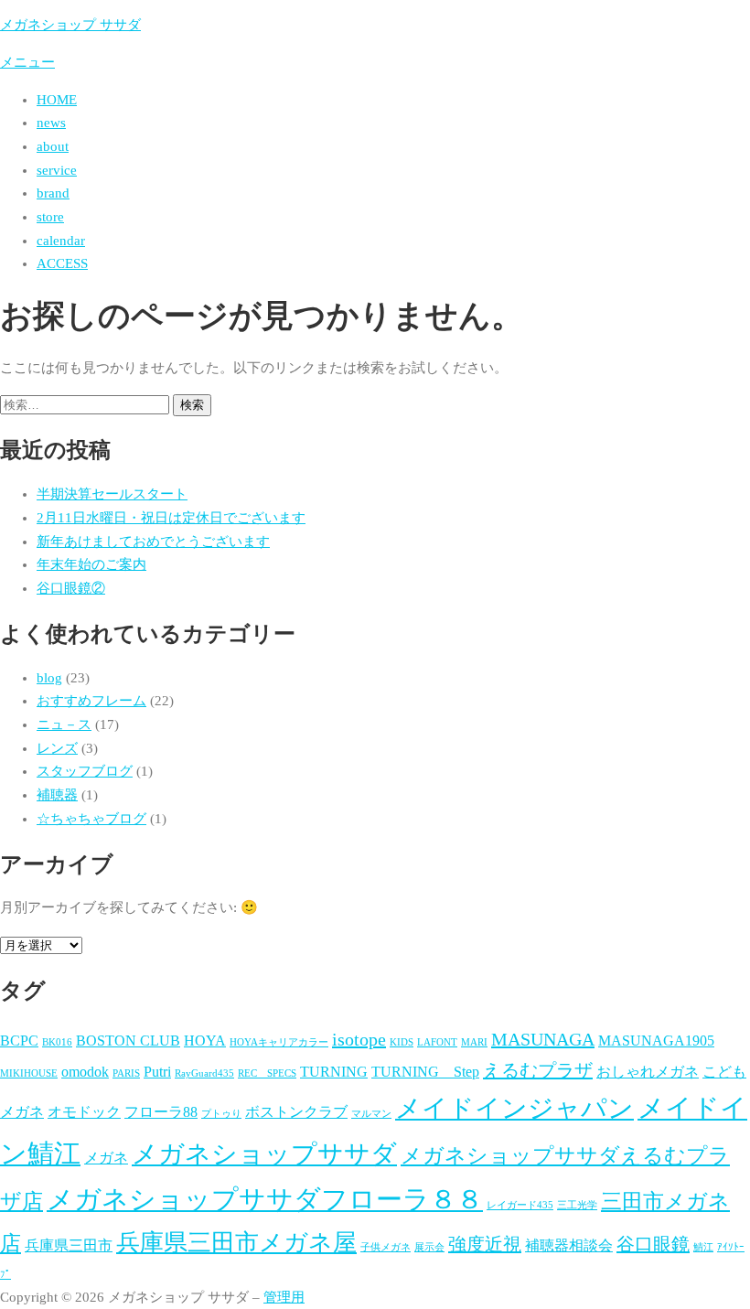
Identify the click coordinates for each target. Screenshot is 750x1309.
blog (49, 678)
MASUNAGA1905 (656, 1041)
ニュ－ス (64, 724)
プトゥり (221, 1114)
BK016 (57, 1042)
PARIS (126, 1073)
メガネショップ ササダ (70, 24)
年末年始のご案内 (91, 564)
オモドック (84, 1112)
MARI (474, 1042)
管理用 (284, 1297)
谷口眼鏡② (71, 588)
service (57, 170)
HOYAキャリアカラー (279, 1042)
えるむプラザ (538, 1070)
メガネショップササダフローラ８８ (265, 1199)
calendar (61, 240)
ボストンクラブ (296, 1112)
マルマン (371, 1114)
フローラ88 (161, 1112)
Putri (157, 1072)
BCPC (19, 1041)
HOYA (205, 1041)
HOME (57, 99)
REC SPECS (267, 1073)
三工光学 (577, 1205)
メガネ (106, 1158)
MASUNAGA (543, 1039)
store (50, 216)
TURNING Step (425, 1072)
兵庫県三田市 (68, 1246)
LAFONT (437, 1042)
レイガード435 (520, 1205)
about (53, 146)
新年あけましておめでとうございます (153, 541)
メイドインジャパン (514, 1108)
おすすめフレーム (91, 700)
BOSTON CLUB (128, 1041)
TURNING (334, 1072)
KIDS (401, 1042)
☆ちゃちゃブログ (91, 818)
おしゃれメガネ (647, 1072)
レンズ (57, 748)
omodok (85, 1072)
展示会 (429, 1247)
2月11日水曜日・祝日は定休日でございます (171, 517)
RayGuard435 (204, 1073)
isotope (359, 1039)
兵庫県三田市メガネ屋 (236, 1242)
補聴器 (57, 795)
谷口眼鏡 (653, 1244)
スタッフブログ (85, 771)
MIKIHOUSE (29, 1073)
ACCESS (62, 263)
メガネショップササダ (264, 1154)
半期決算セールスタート (112, 494)
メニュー (27, 62)
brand (53, 193)
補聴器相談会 (569, 1246)
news (51, 122)
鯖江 (703, 1247)
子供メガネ (385, 1247)
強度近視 (484, 1244)
